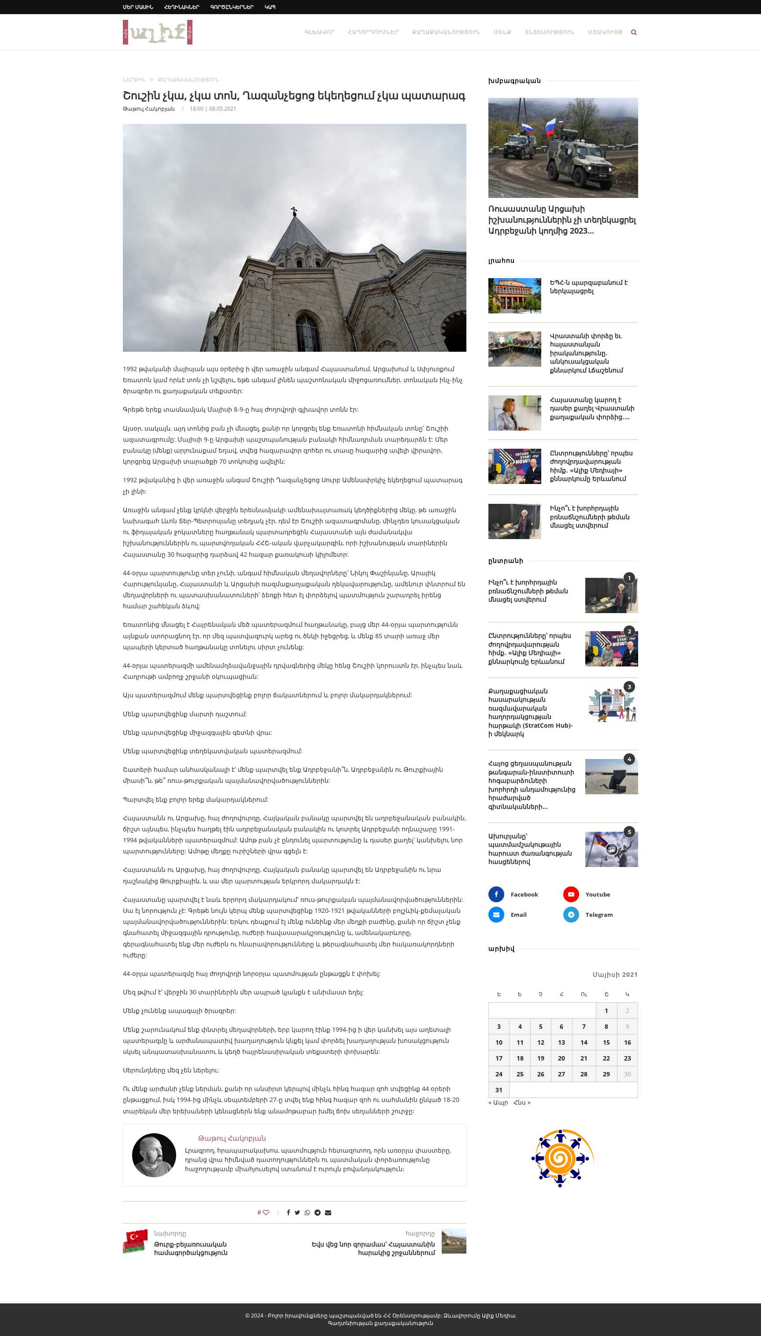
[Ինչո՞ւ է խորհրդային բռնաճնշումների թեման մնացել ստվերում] (514, 521)
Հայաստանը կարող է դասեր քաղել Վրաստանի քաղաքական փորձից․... (592, 408)
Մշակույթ (605, 32)
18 (520, 1058)
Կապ (270, 7)
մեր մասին (138, 7)
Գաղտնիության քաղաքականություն (380, 1323)
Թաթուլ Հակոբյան (149, 108)
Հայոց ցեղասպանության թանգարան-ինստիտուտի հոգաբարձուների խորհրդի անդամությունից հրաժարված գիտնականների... (532, 785)
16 (627, 1042)
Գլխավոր (320, 32)
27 (561, 1074)
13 (561, 1042)
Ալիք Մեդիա (499, 1315)
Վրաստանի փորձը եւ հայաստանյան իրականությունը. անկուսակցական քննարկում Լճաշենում (586, 352)
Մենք (503, 32)
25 (520, 1074)
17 (498, 1058)
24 (498, 1074)
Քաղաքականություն (446, 32)
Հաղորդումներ (373, 32)
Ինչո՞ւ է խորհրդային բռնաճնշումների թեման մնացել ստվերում (590, 516)
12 (540, 1042)
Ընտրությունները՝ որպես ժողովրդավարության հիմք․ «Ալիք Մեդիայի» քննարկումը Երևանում (591, 466)
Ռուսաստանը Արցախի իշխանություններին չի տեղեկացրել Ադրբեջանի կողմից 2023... (562, 219)
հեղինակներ (181, 7)
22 (606, 1058)
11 (520, 1042)
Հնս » (522, 1102)
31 (498, 1090)
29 (606, 1074)
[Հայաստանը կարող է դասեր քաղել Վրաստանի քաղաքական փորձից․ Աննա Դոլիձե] (514, 413)
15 (606, 1042)
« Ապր (498, 1102)
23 (627, 1058)
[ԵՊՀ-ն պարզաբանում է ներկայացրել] (514, 295)
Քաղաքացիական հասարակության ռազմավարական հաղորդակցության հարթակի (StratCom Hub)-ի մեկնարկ (530, 712)
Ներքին (134, 80)
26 (540, 1074)
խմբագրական (514, 80)
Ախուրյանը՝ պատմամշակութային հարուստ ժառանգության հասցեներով (530, 849)
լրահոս (501, 260)
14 (583, 1042)
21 (583, 1058)
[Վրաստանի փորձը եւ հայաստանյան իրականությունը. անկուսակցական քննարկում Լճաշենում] (514, 349)
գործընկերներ (232, 7)
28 (583, 1074)
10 (498, 1042)
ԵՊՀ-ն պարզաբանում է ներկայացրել (589, 286)
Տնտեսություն (550, 32)
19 (540, 1058)
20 (561, 1058)
